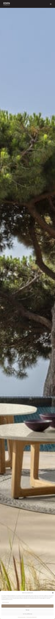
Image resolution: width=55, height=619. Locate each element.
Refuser (27, 610)
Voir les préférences (27, 614)
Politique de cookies (22, 617)
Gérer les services (5, 602)
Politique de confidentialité (31, 617)
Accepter (27, 606)
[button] (53, 593)
